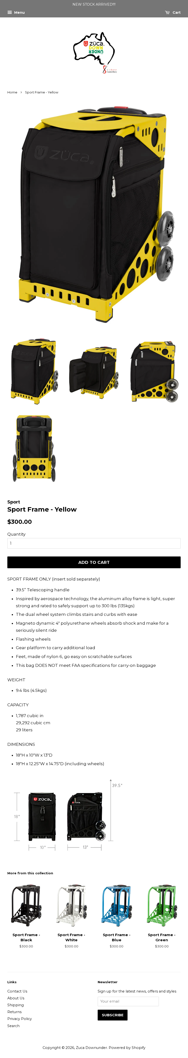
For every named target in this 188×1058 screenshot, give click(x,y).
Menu (19, 12)
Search (13, 1026)
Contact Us (17, 991)
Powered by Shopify (127, 1047)
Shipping (15, 1005)
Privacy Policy (19, 1019)
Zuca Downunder (91, 1047)
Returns (14, 1012)
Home (12, 92)
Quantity (16, 534)
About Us (15, 998)
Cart (176, 12)
